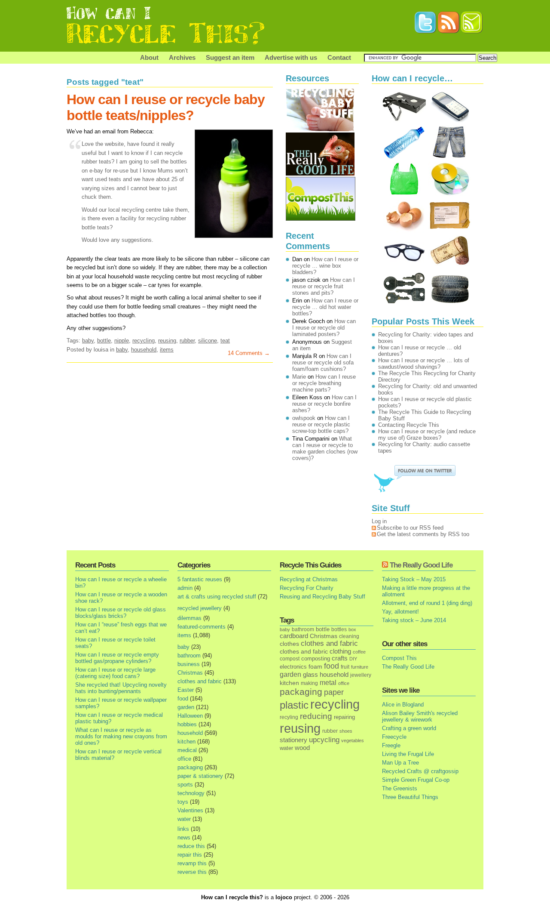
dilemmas (189, 618)
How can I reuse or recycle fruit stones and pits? (323, 286)
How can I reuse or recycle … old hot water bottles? (325, 307)
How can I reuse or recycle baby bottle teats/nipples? (166, 107)
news (183, 837)
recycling (143, 340)
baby (88, 340)
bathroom (189, 655)
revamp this (192, 863)
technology (191, 793)
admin (184, 588)
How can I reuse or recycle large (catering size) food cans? (115, 672)
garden (185, 707)
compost (289, 659)
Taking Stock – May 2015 (414, 579)
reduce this (191, 846)
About (149, 57)
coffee (359, 651)
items (167, 349)
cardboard (294, 635)
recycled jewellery (199, 608)
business (188, 664)
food (182, 698)
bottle (104, 340)
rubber (187, 340)
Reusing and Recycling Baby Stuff (322, 596)
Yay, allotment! (400, 611)
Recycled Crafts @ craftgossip (420, 771)
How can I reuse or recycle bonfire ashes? (324, 403)
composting (315, 658)
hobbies (187, 724)
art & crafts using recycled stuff (216, 596)
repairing (344, 717)
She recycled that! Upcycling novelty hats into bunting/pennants (121, 688)
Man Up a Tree (400, 762)
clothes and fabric (199, 681)
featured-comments (201, 626)
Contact (339, 57)
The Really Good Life (421, 565)
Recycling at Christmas (309, 579)
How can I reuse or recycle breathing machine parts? (324, 383)
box (352, 629)
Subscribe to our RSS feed (410, 527)
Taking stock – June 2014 (414, 620)
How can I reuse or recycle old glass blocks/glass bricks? (120, 612)
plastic (294, 705)
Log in (379, 521)
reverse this (192, 872)
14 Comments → (249, 353)
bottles (339, 629)
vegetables (352, 740)
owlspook (303, 418)
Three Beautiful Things (410, 797)
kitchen (186, 741)
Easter (185, 690)
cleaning (349, 636)
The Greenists (399, 788)
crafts (340, 658)
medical (187, 750)
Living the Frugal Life (408, 754)
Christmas (190, 672)
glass (310, 674)
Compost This (399, 658)
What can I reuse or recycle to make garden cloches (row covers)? (325, 448)
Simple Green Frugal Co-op (415, 780)
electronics (293, 667)
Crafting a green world (409, 728)
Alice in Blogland (403, 704)
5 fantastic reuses (199, 579)
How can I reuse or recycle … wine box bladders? (325, 265)
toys (182, 802)
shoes (345, 731)
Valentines (190, 810)
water (184, 819)
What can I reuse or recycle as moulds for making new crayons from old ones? (121, 736)
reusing (167, 340)
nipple (121, 340)
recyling (289, 717)
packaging (190, 767)
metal (328, 682)
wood (302, 747)
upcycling (324, 740)
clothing (340, 651)
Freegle (391, 745)
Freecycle (394, 737)
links (183, 829)
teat (225, 340)
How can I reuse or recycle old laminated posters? (324, 327)
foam (315, 666)
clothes (289, 644)
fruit (345, 666)
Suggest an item (230, 57)
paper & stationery (200, 776)
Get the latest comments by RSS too (423, 534)
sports (185, 784)
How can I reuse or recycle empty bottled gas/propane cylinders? (117, 657)
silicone (207, 340)
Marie (299, 376)
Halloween (190, 716)
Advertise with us (291, 57)
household (143, 349)
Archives (182, 57)
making (309, 683)
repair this (189, 854)
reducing (316, 716)
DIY (353, 658)
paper (334, 692)
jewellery (360, 675)
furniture (359, 666)
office (184, 759)
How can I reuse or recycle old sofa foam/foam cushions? (323, 362)
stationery (293, 739)
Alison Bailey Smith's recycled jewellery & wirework (420, 716)
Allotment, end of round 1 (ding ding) (427, 603)
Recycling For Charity (306, 588)
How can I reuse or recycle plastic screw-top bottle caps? (321, 424)
